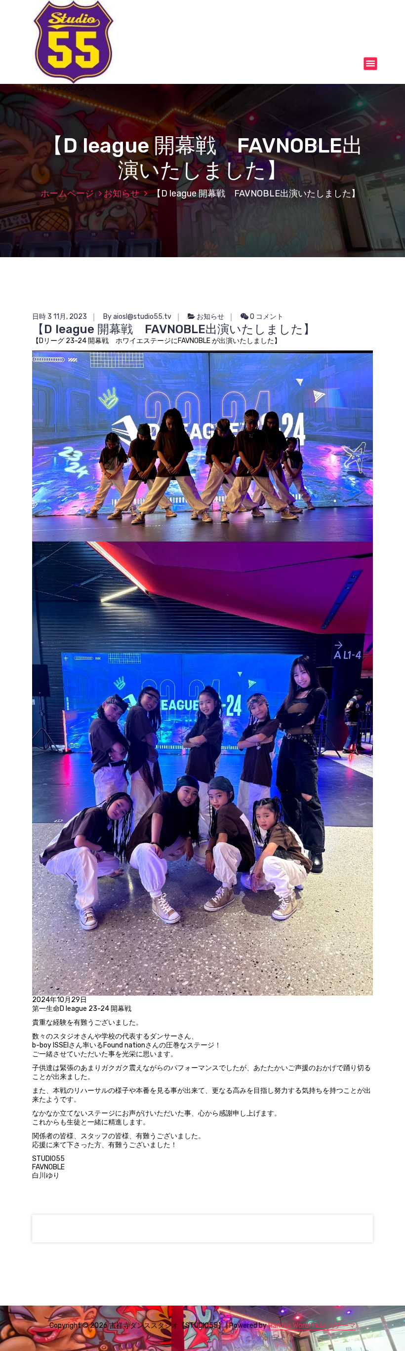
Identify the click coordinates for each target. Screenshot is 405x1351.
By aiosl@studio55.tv (137, 316)
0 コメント (266, 316)
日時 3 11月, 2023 (59, 316)
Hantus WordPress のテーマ (312, 1325)
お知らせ (121, 193)
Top (381, 1327)
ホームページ (67, 193)
